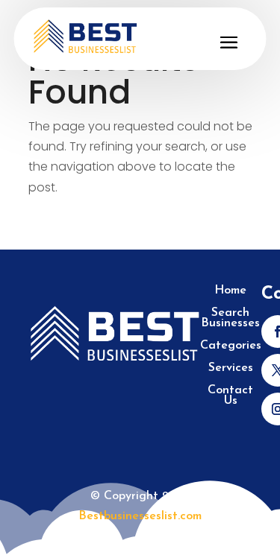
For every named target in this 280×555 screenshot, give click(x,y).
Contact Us (230, 396)
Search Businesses (230, 318)
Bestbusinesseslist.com (140, 516)
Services (230, 368)
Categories (230, 346)
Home (230, 290)
